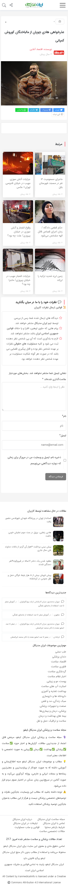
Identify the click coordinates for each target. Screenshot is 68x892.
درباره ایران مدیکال (22, 819)
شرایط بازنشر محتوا (55, 827)
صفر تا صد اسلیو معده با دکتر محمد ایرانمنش (29, 637)
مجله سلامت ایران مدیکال (51, 819)
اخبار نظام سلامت (57, 676)
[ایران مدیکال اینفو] (34, 5)
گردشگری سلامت (57, 671)
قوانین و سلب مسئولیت (27, 827)
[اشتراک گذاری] (11, 5)
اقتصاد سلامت (58, 661)
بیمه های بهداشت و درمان (52, 716)
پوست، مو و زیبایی (56, 681)
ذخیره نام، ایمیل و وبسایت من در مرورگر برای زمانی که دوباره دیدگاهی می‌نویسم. (34, 460)
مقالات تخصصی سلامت (52, 831)
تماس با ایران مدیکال (54, 823)
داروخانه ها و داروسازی (54, 696)
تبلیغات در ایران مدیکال (25, 823)
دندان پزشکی (59, 657)
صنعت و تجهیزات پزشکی (53, 706)
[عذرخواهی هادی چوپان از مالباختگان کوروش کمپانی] (34, 83)
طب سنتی (60, 652)
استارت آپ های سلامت (53, 686)
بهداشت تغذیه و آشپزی (53, 691)
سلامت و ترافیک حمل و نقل (51, 721)
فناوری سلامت (58, 666)
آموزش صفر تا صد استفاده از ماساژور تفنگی (31, 615)
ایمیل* (62, 435)
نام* (64, 416)
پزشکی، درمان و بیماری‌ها (52, 711)
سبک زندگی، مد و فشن (53, 701)
